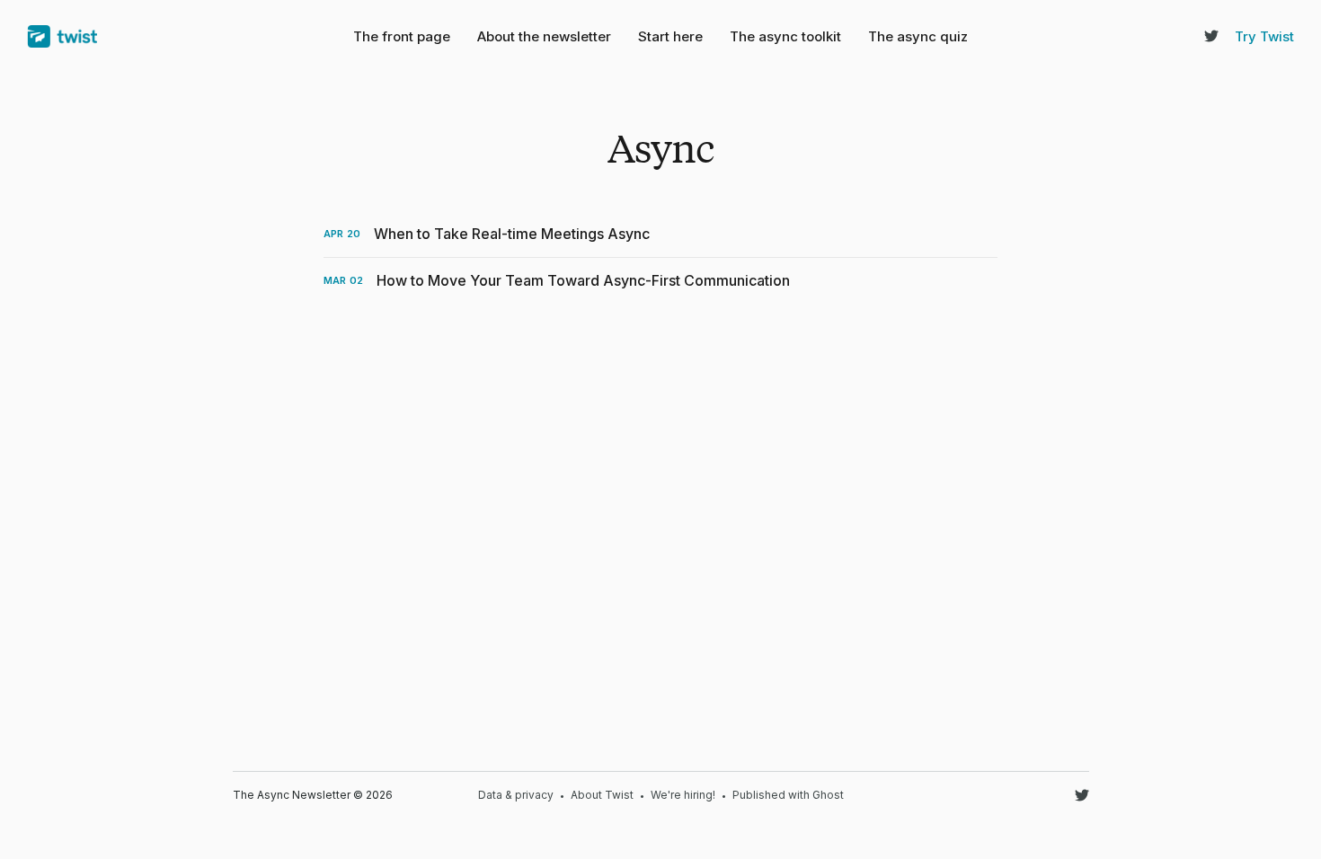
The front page (401, 36)
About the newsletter (544, 36)
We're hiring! (683, 794)
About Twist (602, 794)
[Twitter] (1211, 36)
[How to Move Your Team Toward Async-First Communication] (660, 281)
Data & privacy (516, 794)
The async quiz (918, 36)
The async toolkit (785, 36)
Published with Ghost (788, 794)
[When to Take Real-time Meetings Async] (660, 234)
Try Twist (1264, 36)
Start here (670, 36)
